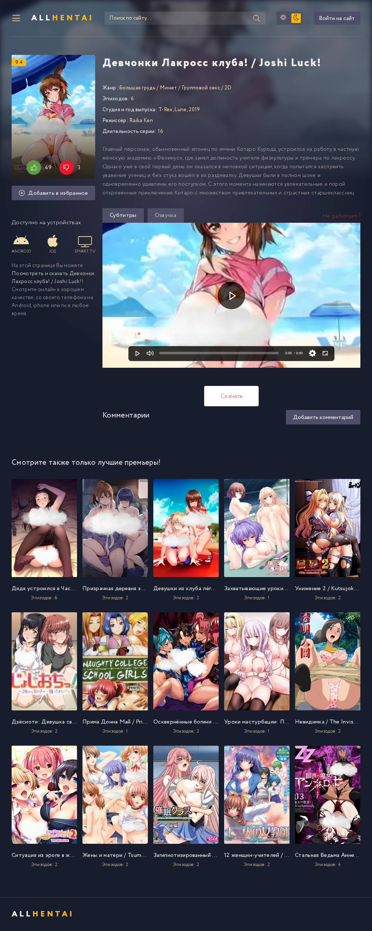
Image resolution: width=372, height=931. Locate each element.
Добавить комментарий (323, 417)
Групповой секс (201, 88)
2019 (194, 110)
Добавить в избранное (58, 193)
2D (228, 88)
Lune (180, 110)
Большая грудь (137, 88)
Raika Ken (141, 121)
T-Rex (165, 110)
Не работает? (341, 216)
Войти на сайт (337, 18)
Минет (168, 88)
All (62, 18)
